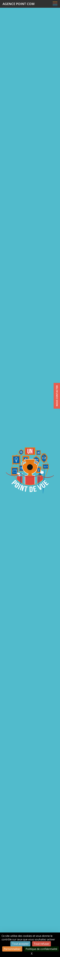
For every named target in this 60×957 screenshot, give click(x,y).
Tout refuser (41, 944)
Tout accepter (20, 944)
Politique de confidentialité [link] (41, 949)
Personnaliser (12, 949)
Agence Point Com (19, 4)
